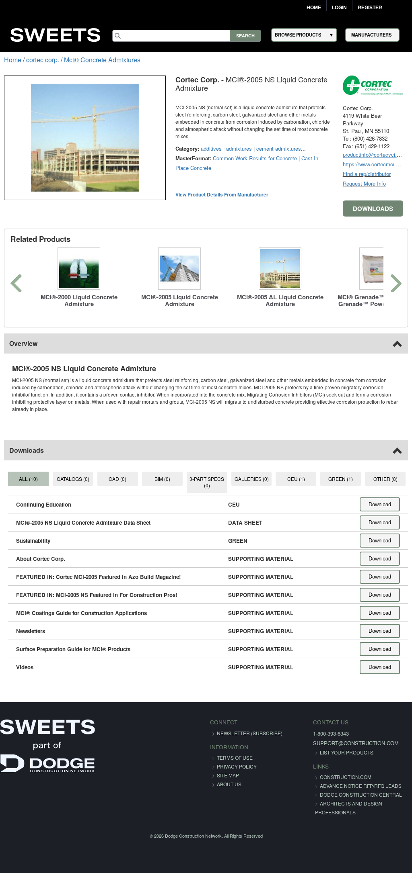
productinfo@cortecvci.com (375, 154)
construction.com (345, 776)
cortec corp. (42, 59)
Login (339, 7)
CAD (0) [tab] (117, 478)
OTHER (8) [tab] (385, 478)
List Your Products (346, 752)
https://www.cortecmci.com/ (375, 164)
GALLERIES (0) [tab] (252, 478)
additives (211, 148)
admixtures (239, 148)
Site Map (228, 775)
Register (370, 7)
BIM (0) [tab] (162, 478)
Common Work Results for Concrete (255, 158)
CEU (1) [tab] (296, 478)
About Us (229, 784)
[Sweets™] (55, 34)
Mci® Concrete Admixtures (102, 59)
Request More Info (364, 183)
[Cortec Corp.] (373, 85)
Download (380, 504)
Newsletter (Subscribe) (249, 733)
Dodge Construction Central (361, 794)
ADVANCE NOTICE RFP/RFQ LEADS (361, 785)
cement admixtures (278, 148)
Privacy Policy (237, 766)
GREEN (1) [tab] (340, 478)
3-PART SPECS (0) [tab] (207, 482)
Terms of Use (235, 757)
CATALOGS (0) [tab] (73, 478)
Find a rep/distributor (367, 174)
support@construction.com (356, 743)
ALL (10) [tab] (28, 478)
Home (314, 7)
